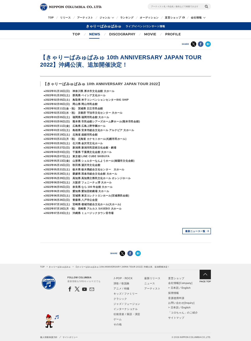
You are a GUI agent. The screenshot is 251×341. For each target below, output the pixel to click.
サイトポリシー (70, 337)
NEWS (94, 34)
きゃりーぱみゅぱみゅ (60, 267)
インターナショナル (126, 309)
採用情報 (173, 292)
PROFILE (173, 34)
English (186, 287)
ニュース (149, 283)
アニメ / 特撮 (121, 288)
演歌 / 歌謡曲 (121, 283)
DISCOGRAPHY (122, 34)
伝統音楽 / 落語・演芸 (127, 314)
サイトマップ (176, 317)
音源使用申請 (176, 298)
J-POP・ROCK (123, 278)
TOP (51, 17)
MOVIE (150, 34)
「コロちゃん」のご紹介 (183, 312)
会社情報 (196, 17)
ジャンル (105, 17)
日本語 (175, 287)
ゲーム (118, 319)
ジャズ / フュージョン (127, 303)
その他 (118, 324)
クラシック (120, 298)
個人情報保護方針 (49, 337)
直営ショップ (173, 17)
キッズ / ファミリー (125, 293)
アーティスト (85, 17)
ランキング (127, 17)
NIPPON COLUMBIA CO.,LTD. (71, 7)
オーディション (149, 17)
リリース (65, 17)
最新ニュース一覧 (195, 231)
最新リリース (152, 278)
